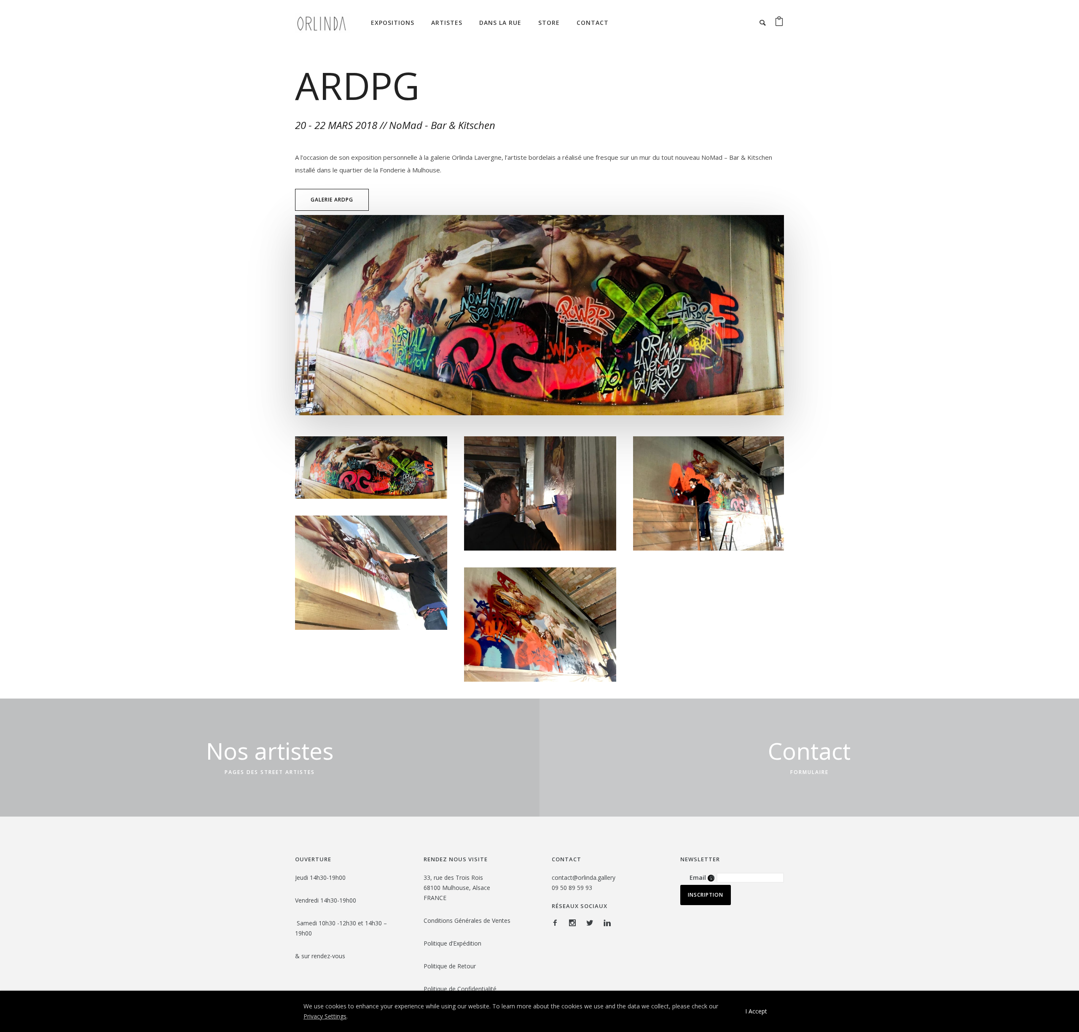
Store (549, 23)
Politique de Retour (451, 966)
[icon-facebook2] (557, 923)
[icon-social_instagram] (574, 923)
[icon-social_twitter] (591, 923)
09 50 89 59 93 (572, 888)
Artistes (446, 23)
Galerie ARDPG (332, 199)
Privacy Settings (324, 1016)
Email (702, 877)
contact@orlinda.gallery (583, 877)
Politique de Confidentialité (461, 989)
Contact (593, 23)
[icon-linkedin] (607, 923)
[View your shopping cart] (779, 23)
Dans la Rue (500, 23)
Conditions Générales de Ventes (467, 920)
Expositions (392, 23)
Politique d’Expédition (452, 943)
